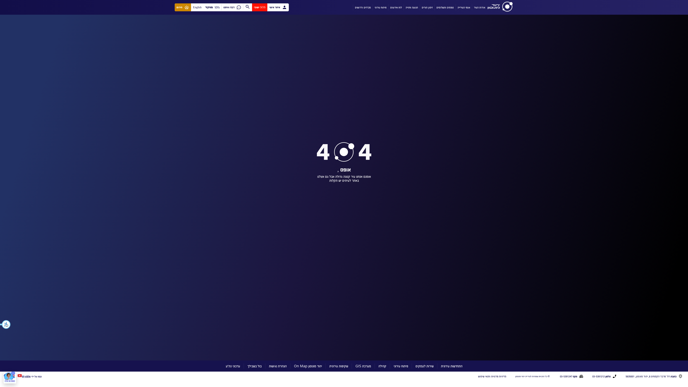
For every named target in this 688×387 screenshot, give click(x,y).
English (197, 7)
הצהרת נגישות (278, 366)
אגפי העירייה (464, 7)
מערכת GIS (363, 366)
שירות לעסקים (424, 366)
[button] (5, 324)
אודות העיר (479, 7)
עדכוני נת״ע (233, 366)
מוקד (209, 7)
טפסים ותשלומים (445, 7)
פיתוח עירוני (380, 7)
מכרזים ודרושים (363, 7)
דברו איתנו (229, 7)
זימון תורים (427, 7)
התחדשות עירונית (451, 366)
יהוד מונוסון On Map (308, 366)
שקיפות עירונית (338, 366)
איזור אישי (274, 7)
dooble (26, 376)
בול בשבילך (254, 366)
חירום (179, 7)
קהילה (382, 366)
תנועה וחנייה (412, 7)
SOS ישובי (260, 7)
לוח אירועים (396, 7)
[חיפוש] (247, 6)
